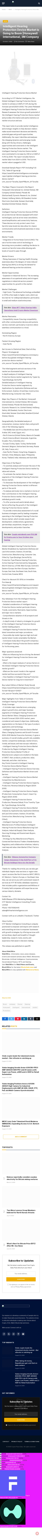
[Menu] (3, 3)
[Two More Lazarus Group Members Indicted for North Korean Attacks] (21, 1197)
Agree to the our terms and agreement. (22, 1425)
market (35, 1007)
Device (20, 1004)
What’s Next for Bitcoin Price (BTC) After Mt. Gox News (21, 1245)
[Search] (39, 3)
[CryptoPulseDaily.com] (21, 3)
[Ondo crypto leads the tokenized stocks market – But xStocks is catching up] (21, 1042)
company (12, 1004)
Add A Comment (21, 1137)
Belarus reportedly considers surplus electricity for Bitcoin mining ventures (22, 1178)
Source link (6, 998)
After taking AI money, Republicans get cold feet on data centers (26, 1363)
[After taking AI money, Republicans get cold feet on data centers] (7, 1363)
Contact (6, 1441)
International (26, 1007)
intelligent (16, 1007)
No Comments (20, 41)
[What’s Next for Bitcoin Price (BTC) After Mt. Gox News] (21, 1230)
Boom (5, 1004)
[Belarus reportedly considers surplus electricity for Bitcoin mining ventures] (21, 1163)
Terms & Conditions (31, 1441)
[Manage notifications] (37, 1533)
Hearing (27, 1004)
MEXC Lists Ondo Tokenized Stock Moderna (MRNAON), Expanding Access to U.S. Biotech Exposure (20, 1123)
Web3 (5, 21)
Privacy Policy (20, 1287)
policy (27, 1425)
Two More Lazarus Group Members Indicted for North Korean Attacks (21, 1211)
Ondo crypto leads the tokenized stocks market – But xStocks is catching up (18, 1057)
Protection (6, 1010)
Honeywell (6, 1007)
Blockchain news (27, 967)
